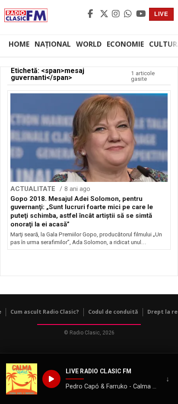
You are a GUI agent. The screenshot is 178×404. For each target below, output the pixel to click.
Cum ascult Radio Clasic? (44, 311)
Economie (125, 44)
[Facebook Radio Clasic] (92, 14)
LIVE (161, 14)
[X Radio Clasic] (104, 14)
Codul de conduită (113, 311)
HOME (19, 44)
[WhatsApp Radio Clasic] (129, 14)
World (89, 44)
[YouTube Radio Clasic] (141, 14)
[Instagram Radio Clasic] (116, 14)
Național (53, 44)
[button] (21, 378)
